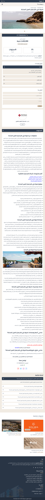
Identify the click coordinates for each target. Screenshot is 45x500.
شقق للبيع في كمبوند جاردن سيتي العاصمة (33, 475)
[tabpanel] (22, 20)
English (40, 1)
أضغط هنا (17, 347)
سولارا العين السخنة (39, 433)
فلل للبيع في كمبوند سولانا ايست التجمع (34, 482)
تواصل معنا (27, 499)
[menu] (2, 4)
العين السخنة (27, 429)
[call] (7, 499)
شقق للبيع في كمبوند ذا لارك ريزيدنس (34, 478)
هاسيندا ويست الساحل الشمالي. (35, 179)
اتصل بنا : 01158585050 (22, 363)
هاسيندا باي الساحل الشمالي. (35, 177)
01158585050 (21, 35)
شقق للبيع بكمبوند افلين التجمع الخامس (34, 476)
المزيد (22, 124)
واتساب (21, 365)
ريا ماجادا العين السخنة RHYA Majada (14, 433)
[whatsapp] (4, 499)
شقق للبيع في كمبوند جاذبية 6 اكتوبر (34, 480)
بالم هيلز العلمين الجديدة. (36, 181)
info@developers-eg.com (37, 491)
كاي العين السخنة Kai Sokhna (37, 450)
